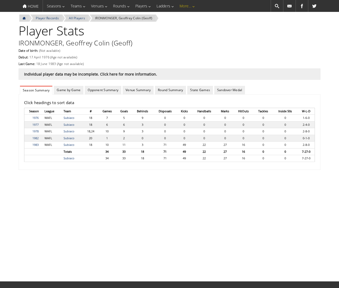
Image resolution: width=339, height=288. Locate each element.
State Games (200, 90)
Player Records (47, 18)
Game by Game (69, 90)
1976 (35, 118)
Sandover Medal (229, 90)
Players (141, 5)
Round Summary (170, 90)
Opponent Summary (103, 90)
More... (185, 5)
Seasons (54, 5)
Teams (76, 5)
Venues (97, 5)
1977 (35, 125)
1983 (35, 145)
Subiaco (69, 118)
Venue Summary (138, 90)
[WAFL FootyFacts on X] (314, 6)
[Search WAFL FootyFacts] (277, 6)
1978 (35, 131)
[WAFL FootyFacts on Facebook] (302, 6)
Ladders (163, 5)
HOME (33, 6)
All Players (77, 18)
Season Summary (36, 90)
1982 (35, 138)
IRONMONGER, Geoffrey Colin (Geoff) (123, 18)
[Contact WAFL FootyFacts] (289, 6)
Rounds (119, 5)
